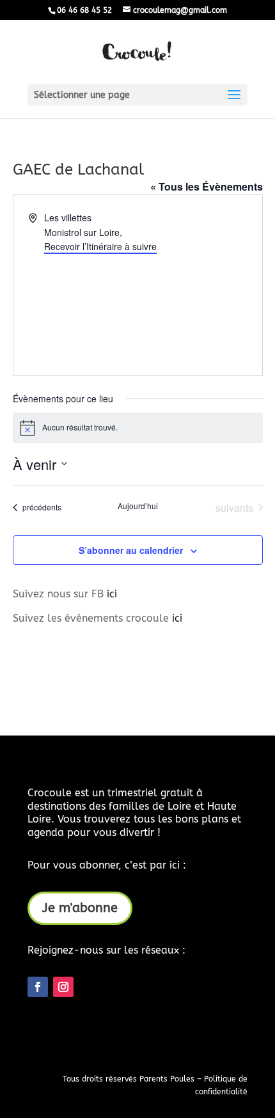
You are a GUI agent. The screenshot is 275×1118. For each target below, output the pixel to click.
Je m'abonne (80, 908)
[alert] (138, 428)
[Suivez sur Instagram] (63, 987)
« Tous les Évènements (206, 186)
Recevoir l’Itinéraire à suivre (100, 246)
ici (112, 594)
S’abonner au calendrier (131, 550)
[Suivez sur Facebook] (38, 987)
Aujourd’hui (138, 506)
